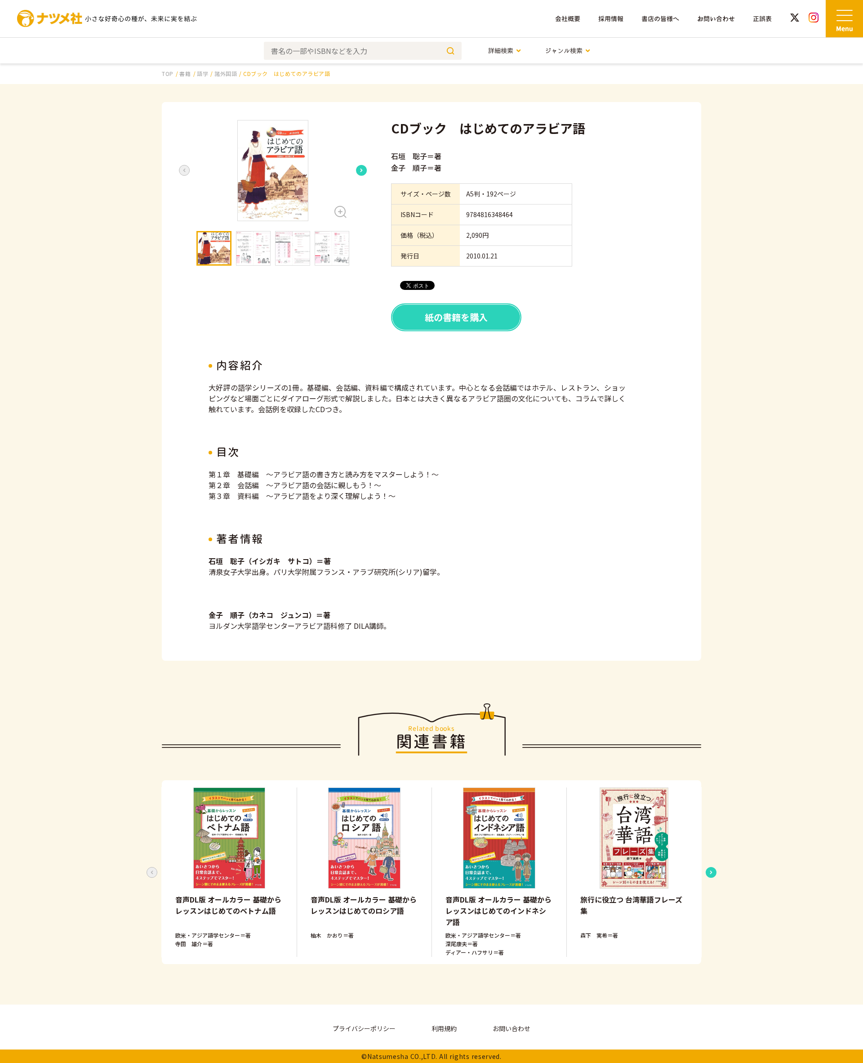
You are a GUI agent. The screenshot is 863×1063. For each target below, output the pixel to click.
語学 (202, 73)
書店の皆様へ (660, 18)
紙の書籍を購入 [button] (456, 317)
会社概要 (567, 18)
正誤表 (762, 18)
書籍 (185, 73)
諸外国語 (225, 73)
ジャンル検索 (564, 50)
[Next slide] (361, 170)
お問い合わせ (716, 18)
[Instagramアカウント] (814, 19)
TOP (167, 73)
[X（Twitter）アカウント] (795, 19)
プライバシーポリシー (364, 1028)
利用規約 (444, 1028)
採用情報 (610, 18)
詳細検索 (500, 50)
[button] (272, 170)
